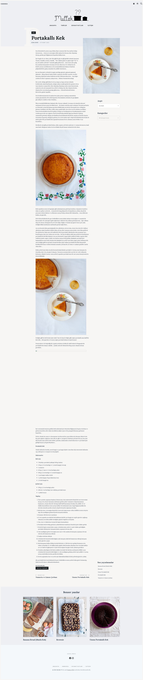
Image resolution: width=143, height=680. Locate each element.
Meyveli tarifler (42, 568)
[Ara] (141, 4)
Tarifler (64, 25)
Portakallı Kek (102, 575)
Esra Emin (34, 42)
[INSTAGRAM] (137, 3)
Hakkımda (4, 4)
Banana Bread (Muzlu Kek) (105, 566)
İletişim (90, 25)
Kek (34, 32)
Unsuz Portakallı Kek (103, 572)
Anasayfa (53, 25)
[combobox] (109, 118)
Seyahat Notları (77, 25)
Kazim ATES (70, 670)
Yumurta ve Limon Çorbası (105, 578)
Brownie (100, 569)
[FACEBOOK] (134, 3)
